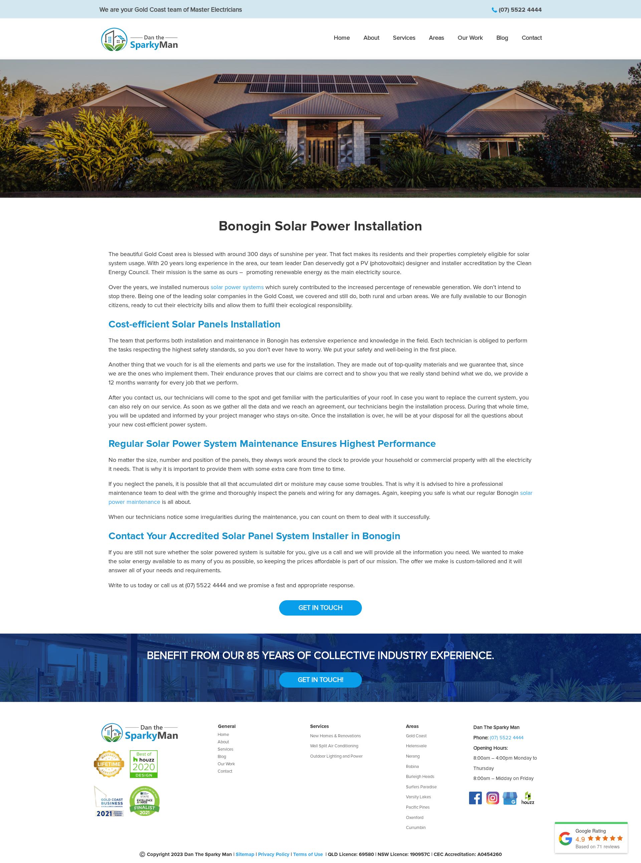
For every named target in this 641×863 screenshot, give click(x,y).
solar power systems (237, 287)
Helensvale (416, 746)
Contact (532, 38)
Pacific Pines (418, 807)
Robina (412, 766)
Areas (436, 38)
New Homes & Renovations (335, 736)
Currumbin (416, 827)
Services (404, 38)
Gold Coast (416, 736)
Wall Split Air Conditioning (334, 746)
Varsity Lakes (418, 797)
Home (342, 38)
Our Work (470, 38)
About (371, 38)
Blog (502, 38)
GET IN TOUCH (320, 608)
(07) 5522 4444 (520, 9)
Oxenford (414, 817)
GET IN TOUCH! (321, 680)
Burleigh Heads (420, 776)
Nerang (413, 756)
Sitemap (245, 854)
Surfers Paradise (421, 787)
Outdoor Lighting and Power (336, 756)
